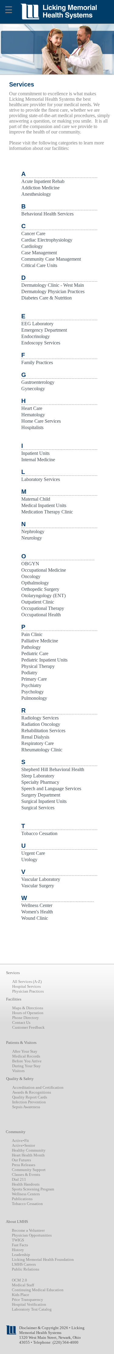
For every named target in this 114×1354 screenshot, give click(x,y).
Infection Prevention (29, 1102)
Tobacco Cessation (27, 1203)
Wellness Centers (26, 1194)
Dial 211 (19, 1179)
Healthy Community (29, 1150)
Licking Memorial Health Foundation (43, 1259)
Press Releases (23, 1165)
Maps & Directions (27, 1008)
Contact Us (21, 1022)
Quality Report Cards (29, 1097)
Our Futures (21, 1160)
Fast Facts (20, 1245)
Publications (22, 1199)
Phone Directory (25, 1017)
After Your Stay (24, 1051)
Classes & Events (26, 1174)
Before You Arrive (27, 1061)
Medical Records (26, 1056)
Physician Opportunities (32, 1235)
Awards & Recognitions (31, 1092)
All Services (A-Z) (27, 981)
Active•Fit (20, 1140)
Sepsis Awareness (26, 1107)
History (18, 1249)
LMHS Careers (24, 1264)
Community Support (29, 1169)
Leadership (21, 1254)
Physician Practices (28, 991)
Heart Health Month (28, 1155)
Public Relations (25, 1269)
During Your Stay (26, 1066)
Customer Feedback (28, 1027)
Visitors (18, 1070)
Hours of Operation (27, 1012)
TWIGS (18, 1240)
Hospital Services (26, 986)
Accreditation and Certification (38, 1087)
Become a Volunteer (28, 1230)
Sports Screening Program (33, 1189)
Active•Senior (23, 1145)
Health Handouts (26, 1184)
